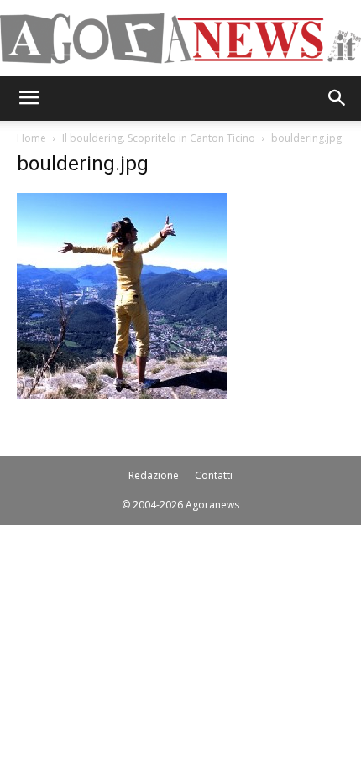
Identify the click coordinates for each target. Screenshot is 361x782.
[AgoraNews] (180, 38)
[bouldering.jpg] (122, 394)
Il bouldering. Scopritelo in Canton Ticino (158, 138)
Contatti (214, 475)
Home (31, 138)
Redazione (153, 475)
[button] (28, 98)
